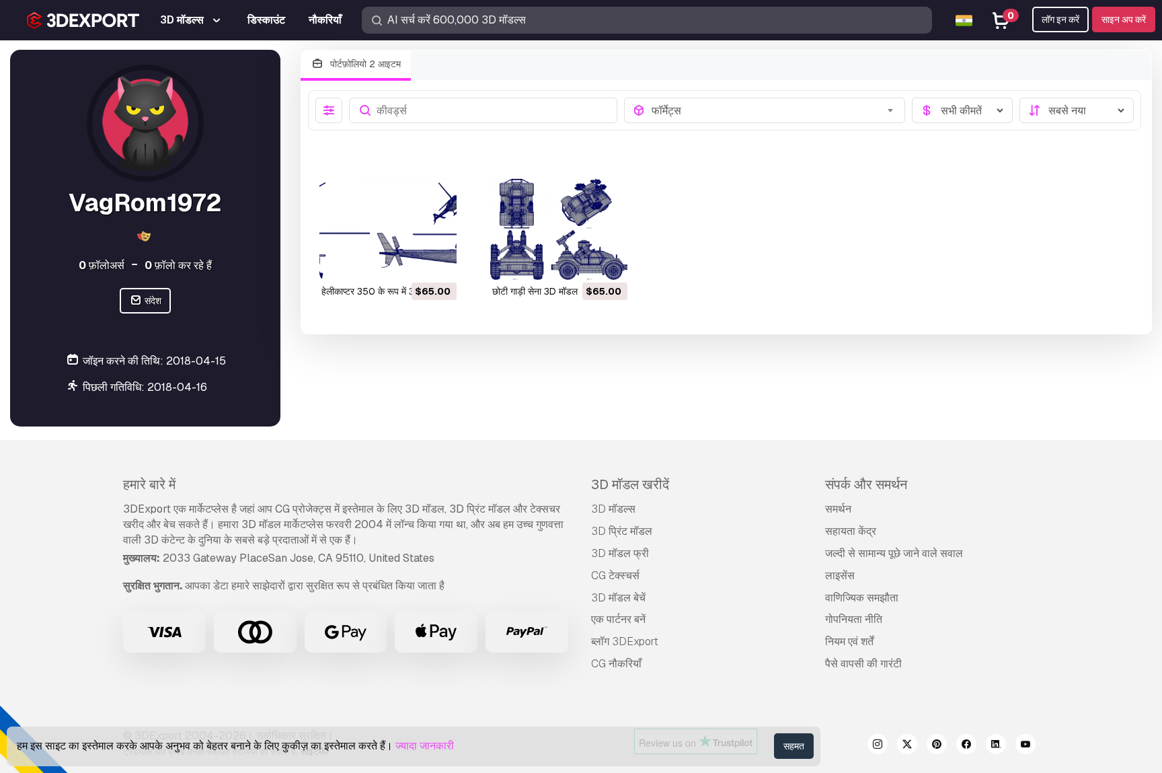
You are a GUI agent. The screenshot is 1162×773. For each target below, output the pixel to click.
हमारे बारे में (149, 484)
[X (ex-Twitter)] (907, 746)
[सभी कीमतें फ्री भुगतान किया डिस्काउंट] (962, 110)
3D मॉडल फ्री (620, 553)
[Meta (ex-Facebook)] (966, 746)
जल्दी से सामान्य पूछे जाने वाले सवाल (894, 553)
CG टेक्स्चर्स (615, 575)
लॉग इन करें (1060, 19)
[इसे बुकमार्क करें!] (437, 261)
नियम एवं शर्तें (849, 641)
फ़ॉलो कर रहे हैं (178, 265)
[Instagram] (877, 746)
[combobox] (774, 110)
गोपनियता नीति (853, 619)
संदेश (152, 301)
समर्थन (838, 509)
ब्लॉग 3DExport (624, 641)
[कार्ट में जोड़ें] (409, 261)
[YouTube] (1025, 746)
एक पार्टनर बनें (618, 619)
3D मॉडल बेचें (618, 598)
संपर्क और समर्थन (866, 484)
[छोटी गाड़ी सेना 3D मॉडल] (558, 229)
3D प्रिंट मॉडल (621, 531)
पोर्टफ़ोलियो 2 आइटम (364, 64)
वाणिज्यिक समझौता (861, 598)
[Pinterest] (936, 746)
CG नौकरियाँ (616, 664)
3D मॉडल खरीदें (630, 484)
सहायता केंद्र (850, 531)
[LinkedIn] (995, 746)
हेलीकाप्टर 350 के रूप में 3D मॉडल (381, 291)
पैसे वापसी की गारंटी (863, 664)
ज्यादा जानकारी (424, 746)
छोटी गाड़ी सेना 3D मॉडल (535, 291)
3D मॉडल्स (613, 509)
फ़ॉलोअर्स (101, 265)
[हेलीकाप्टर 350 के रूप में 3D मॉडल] (388, 229)
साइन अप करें (1123, 19)
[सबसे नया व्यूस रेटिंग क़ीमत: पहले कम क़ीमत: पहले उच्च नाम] (1076, 110)
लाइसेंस (840, 575)
